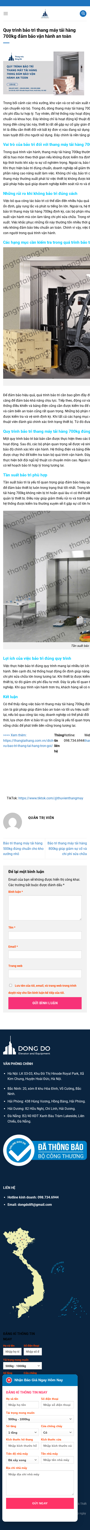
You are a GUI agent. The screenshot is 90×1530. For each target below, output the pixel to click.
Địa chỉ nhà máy (16, 1467)
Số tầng (11, 1426)
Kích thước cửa (51, 1439)
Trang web (15, 966)
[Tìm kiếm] (83, 13)
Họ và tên (8, 1345)
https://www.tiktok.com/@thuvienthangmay (50, 798)
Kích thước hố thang (19, 1439)
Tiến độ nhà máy (17, 1453)
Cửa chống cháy (51, 1426)
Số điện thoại (31, 1345)
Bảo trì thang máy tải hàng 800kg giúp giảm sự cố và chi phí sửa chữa (67, 848)
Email (13, 947)
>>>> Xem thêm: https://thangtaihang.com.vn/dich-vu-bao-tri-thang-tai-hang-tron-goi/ (28, 740)
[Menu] (5, 13)
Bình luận (15, 892)
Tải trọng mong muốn (15, 1359)
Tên (11, 927)
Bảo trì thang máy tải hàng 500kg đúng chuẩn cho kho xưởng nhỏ (23, 848)
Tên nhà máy (49, 1453)
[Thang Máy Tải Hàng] (45, 13)
